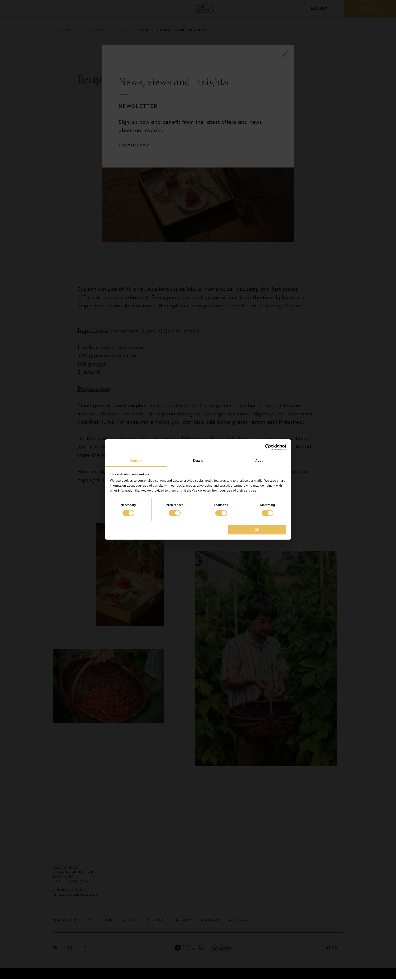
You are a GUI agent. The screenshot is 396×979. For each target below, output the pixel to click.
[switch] (175, 513)
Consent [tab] (136, 460)
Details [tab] (198, 460)
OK (257, 529)
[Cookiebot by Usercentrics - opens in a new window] (268, 447)
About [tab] (259, 460)
